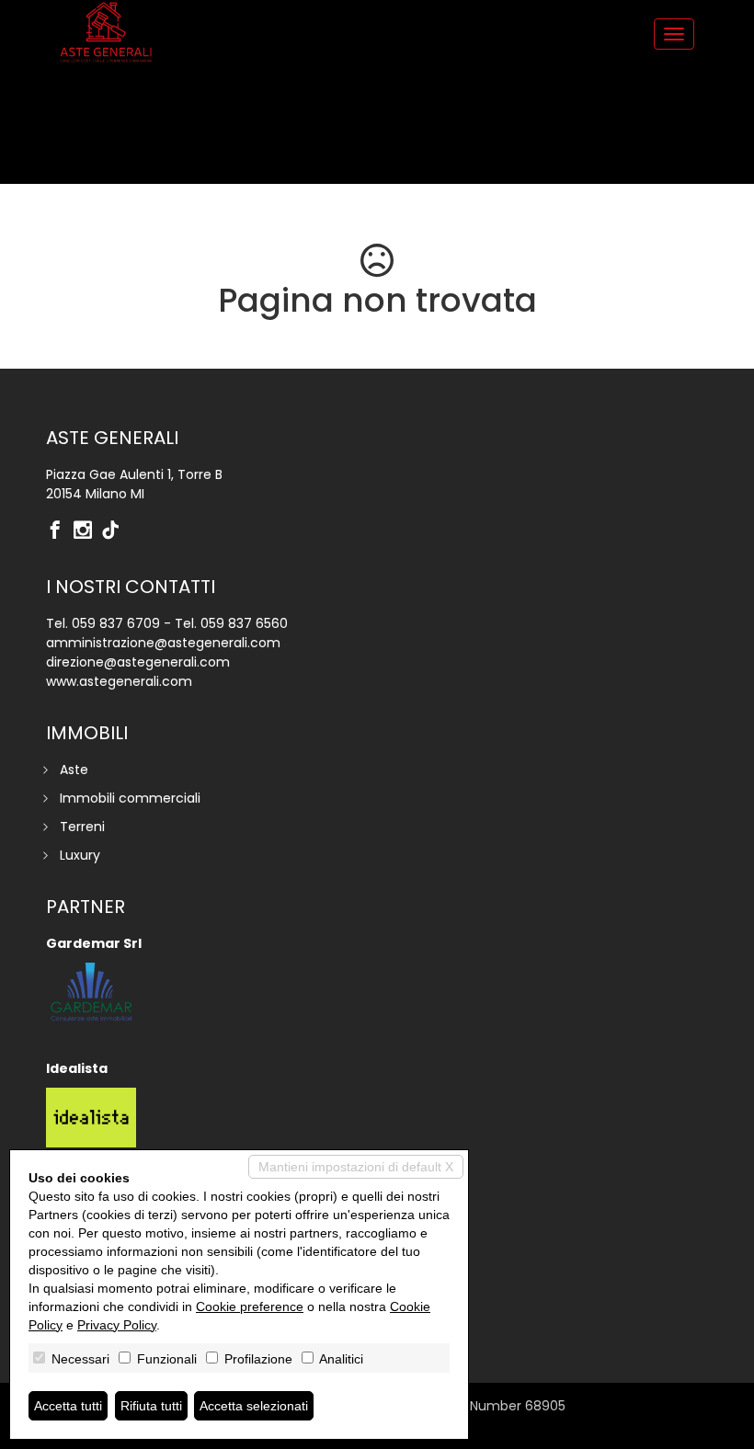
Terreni (82, 826)
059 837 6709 (116, 623)
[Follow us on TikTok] (115, 531)
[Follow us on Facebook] (60, 531)
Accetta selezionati (254, 1405)
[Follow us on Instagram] (87, 531)
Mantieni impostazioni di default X (355, 1166)
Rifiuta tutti (151, 1405)
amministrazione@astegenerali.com (163, 642)
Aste (74, 769)
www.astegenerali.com (119, 681)
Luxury (80, 855)
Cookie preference (249, 1306)
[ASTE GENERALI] (106, 32)
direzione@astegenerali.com (138, 662)
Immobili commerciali (130, 798)
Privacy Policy (116, 1325)
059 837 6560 (244, 623)
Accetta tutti (68, 1405)
